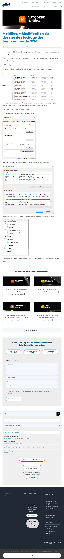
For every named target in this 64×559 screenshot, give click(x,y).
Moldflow (36, 46)
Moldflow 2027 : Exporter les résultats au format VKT (51, 518)
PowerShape (19, 448)
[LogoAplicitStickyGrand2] (6, 4)
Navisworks (15, 438)
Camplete (35, 448)
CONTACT (25, 496)
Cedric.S (6, 46)
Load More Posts (32, 330)
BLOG (38, 496)
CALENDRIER (32, 496)
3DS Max (27, 438)
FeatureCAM (12, 448)
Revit (10, 438)
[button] (61, 7)
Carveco (25, 448)
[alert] (11, 494)
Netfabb (30, 448)
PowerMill (6, 448)
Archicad (21, 438)
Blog (32, 46)
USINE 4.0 (36, 493)
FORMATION (25, 493)
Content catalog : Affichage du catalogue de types (52, 530)
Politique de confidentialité (49, 551)
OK (32, 555)
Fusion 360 (12, 443)
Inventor (6, 452)
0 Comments (53, 46)
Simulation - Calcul (44, 46)
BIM (31, 493)
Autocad (6, 438)
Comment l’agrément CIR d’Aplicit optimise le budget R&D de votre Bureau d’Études (52, 505)
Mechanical (19, 443)
